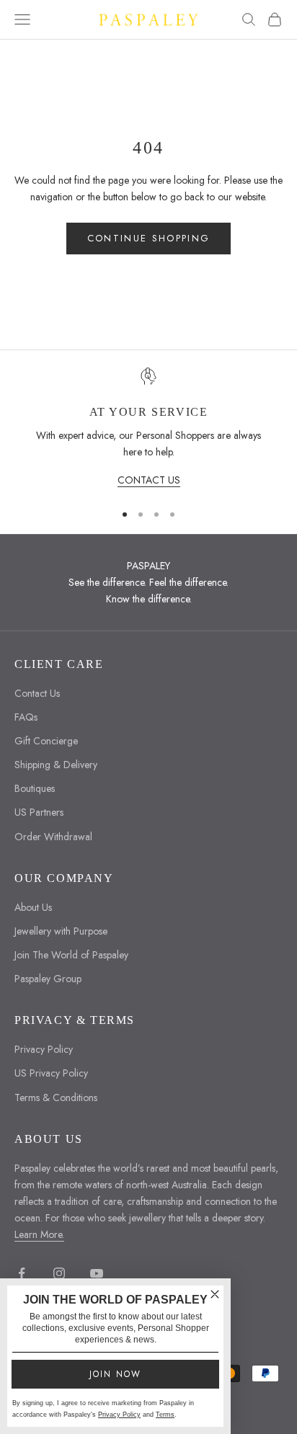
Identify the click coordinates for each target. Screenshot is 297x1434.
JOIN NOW (115, 1374)
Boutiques (34, 788)
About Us (33, 907)
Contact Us (37, 693)
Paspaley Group (47, 978)
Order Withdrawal (53, 836)
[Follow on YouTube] (96, 1273)
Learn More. (39, 1234)
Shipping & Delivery (55, 764)
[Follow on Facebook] (21, 1273)
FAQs (25, 717)
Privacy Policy (43, 1049)
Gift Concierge (46, 741)
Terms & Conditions (55, 1097)
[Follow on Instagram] (59, 1273)
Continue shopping (148, 238)
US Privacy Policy (51, 1073)
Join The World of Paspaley (71, 955)
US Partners (38, 812)
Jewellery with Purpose (60, 931)
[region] (148, 428)
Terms (165, 1414)
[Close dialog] (214, 1294)
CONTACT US (149, 480)
